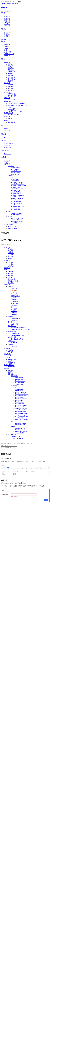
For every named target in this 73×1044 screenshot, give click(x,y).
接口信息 (7, 164)
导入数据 (7, 55)
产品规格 (7, 24)
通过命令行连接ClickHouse (16, 103)
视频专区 (3, 39)
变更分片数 (11, 79)
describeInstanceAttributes (18, 185)
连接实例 (7, 50)
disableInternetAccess (17, 197)
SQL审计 (10, 118)
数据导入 (7, 129)
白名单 (10, 216)
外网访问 (11, 73)
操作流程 (7, 44)
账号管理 (7, 83)
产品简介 (3, 13)
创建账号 (7, 48)
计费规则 (7, 34)
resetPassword (15, 174)
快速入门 (3, 41)
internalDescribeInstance (18, 200)
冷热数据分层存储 (13, 114)
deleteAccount (15, 169)
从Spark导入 (11, 109)
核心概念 (7, 22)
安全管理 (7, 98)
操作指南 (3, 59)
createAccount (15, 167)
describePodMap (16, 192)
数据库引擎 (7, 147)
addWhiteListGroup (17, 218)
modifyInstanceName (17, 203)
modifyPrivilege (15, 172)
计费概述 (7, 32)
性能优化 (7, 120)
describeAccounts (16, 171)
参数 (9, 211)
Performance (7, 154)
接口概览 (7, 160)
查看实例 (11, 64)
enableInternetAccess (17, 198)
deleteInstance (15, 180)
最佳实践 (3, 125)
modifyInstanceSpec (17, 205)
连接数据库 (7, 101)
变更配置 (11, 75)
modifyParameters (16, 214)
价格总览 (7, 36)
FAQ (5, 137)
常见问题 (3, 134)
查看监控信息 (12, 96)
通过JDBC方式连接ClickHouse (17, 105)
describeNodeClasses (17, 189)
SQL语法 (7, 145)
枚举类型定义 (12, 226)
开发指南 (3, 140)
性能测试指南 (5, 150)
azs (12, 177)
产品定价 (3, 29)
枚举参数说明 (8, 224)
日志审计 (7, 116)
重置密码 (11, 90)
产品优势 (7, 18)
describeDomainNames (17, 184)
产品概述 (7, 16)
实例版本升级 (12, 71)
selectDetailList (15, 208)
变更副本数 (11, 77)
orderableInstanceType (17, 206)
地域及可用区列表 (13, 228)
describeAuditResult (17, 182)
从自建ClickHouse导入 (15, 111)
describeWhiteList (16, 220)
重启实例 (11, 81)
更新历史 (7, 162)
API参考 (3, 157)
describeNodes (15, 190)
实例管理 (7, 62)
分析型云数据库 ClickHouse (16, 443)
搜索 (19, 1)
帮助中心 (4, 443)
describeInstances (16, 187)
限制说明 (7, 25)
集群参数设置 (8, 143)
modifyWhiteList (16, 223)
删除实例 (4, 7)
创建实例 (7, 46)
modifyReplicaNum (17, 201)
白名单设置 (7, 52)
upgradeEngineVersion (17, 209)
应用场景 (7, 20)
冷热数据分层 (8, 113)
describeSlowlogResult (17, 195)
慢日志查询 (11, 122)
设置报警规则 (12, 94)
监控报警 (7, 92)
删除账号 (11, 85)
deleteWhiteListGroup (17, 221)
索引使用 (7, 130)
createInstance (15, 179)
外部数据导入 (8, 107)
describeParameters (16, 213)
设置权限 (11, 88)
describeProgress (16, 193)
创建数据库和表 (9, 54)
